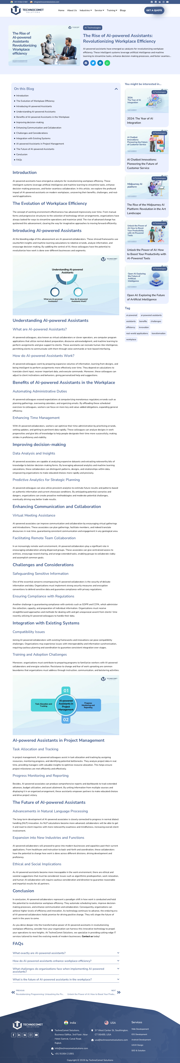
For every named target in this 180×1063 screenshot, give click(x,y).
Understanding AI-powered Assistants (36, 111)
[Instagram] (164, 2)
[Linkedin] (156, 2)
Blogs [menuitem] (123, 10)
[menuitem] (86, 10)
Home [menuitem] (61, 10)
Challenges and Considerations (32, 133)
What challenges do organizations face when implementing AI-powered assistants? (58, 970)
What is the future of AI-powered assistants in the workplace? (52, 979)
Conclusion (21, 154)
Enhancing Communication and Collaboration (38, 127)
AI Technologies (159, 92)
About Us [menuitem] (72, 10)
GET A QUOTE (154, 10)
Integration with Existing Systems (33, 138)
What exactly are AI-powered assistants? (39, 953)
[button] (86, 63)
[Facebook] (152, 2)
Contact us (87, 936)
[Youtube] (167, 2)
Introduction (22, 95)
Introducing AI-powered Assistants (34, 106)
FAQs (19, 159)
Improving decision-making (30, 122)
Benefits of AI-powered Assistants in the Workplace (42, 117)
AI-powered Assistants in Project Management (40, 143)
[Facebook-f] (13, 1035)
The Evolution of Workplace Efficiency (35, 101)
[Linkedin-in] (19, 1035)
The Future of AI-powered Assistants (35, 149)
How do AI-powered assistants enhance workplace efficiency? (52, 961)
